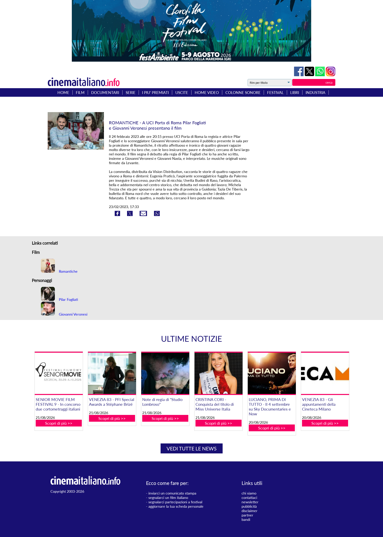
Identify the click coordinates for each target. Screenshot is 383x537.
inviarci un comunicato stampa (172, 493)
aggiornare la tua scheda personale (175, 506)
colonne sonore (243, 92)
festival (275, 92)
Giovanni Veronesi (72, 314)
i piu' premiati (155, 92)
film (80, 92)
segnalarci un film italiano (168, 497)
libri (294, 92)
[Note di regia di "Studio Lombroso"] (165, 373)
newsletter (250, 502)
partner (247, 515)
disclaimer (250, 510)
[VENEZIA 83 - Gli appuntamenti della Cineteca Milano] (325, 373)
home (63, 92)
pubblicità (249, 506)
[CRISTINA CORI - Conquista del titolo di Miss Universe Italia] (218, 373)
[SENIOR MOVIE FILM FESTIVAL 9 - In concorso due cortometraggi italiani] (59, 373)
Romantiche (68, 271)
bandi (246, 519)
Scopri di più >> (58, 423)
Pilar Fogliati (68, 299)
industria (315, 92)
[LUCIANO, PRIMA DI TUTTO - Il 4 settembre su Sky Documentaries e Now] (272, 373)
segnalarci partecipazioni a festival (175, 502)
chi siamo (249, 493)
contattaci (249, 497)
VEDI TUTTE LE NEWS (192, 448)
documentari (105, 92)
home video (207, 92)
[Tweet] (310, 75)
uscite (181, 92)
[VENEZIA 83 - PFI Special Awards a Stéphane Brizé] (112, 373)
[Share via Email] (144, 214)
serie (130, 92)
